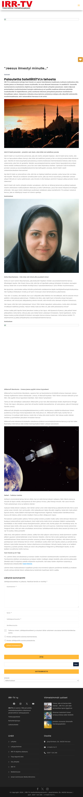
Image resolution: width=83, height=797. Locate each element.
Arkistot (6, 678)
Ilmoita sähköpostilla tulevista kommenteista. (22, 637)
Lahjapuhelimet (16, 747)
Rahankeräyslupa (14, 721)
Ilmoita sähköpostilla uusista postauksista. (21, 640)
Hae (76, 664)
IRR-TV (13, 767)
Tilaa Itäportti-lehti (17, 757)
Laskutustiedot (13, 725)
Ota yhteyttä (15, 762)
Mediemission (15, 772)
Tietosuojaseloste (14, 717)
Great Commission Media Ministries (23, 777)
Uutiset (7, 75)
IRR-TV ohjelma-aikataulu (19, 752)
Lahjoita (13, 741)
